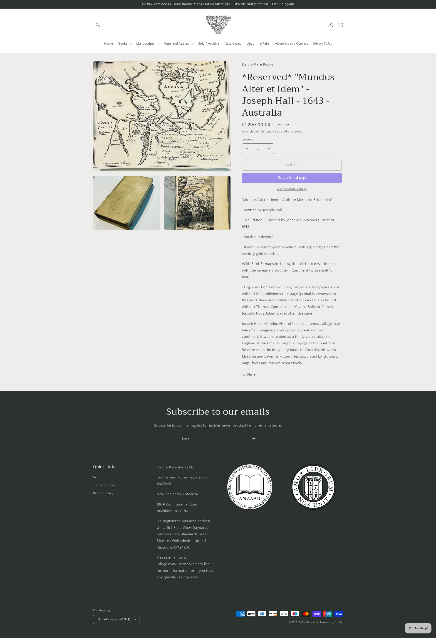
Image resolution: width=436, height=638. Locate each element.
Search (98, 477)
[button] (98, 25)
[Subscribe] (254, 438)
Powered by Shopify (331, 622)
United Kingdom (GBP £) (114, 619)
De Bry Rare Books (309, 622)
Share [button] (251, 374)
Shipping (266, 131)
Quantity (247, 139)
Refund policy (103, 493)
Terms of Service (105, 485)
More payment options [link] (292, 188)
